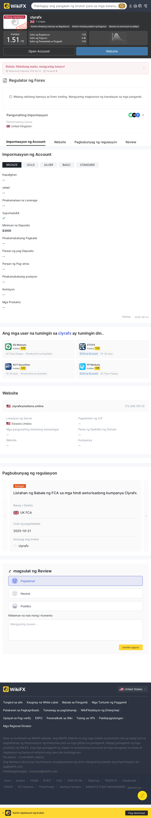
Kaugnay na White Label (42, 702)
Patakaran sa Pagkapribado (21, 710)
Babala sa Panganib (75, 702)
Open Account (39, 51)
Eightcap (93, 780)
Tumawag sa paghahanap (60, 710)
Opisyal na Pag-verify (17, 718)
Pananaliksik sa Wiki (59, 718)
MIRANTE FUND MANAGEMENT (106, 786)
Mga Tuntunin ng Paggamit (109, 702)
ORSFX (8, 786)
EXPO (38, 718)
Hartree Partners (70, 786)
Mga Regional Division (17, 726)
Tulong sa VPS (85, 718)
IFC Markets (26, 786)
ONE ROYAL (75, 780)
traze (7, 780)
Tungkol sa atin (13, 702)
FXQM (34, 780)
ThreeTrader (46, 786)
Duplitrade (129, 780)
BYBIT (47, 780)
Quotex (20, 780)
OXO (59, 780)
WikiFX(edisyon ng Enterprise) (100, 710)
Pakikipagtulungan (111, 718)
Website (112, 51)
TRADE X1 (111, 780)
